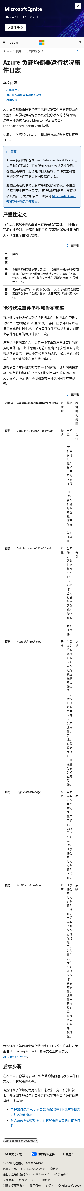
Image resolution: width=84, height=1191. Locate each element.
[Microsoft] (42, 42)
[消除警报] (78, 6)
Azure (8, 51)
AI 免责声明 (61, 1174)
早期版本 (8, 1180)
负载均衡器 (33, 51)
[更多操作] (77, 51)
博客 (21, 1180)
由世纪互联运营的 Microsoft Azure (24, 1174)
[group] (42, 719)
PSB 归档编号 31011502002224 (22, 1169)
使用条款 (35, 1185)
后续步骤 (11, 100)
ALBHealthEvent (15, 1057)
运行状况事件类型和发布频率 (24, 95)
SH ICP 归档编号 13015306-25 (22, 1163)
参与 (34, 1180)
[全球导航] (4, 42)
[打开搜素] (80, 42)
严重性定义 (13, 90)
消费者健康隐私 (12, 1185)
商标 (48, 1185)
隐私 (52, 1169)
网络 (19, 51)
